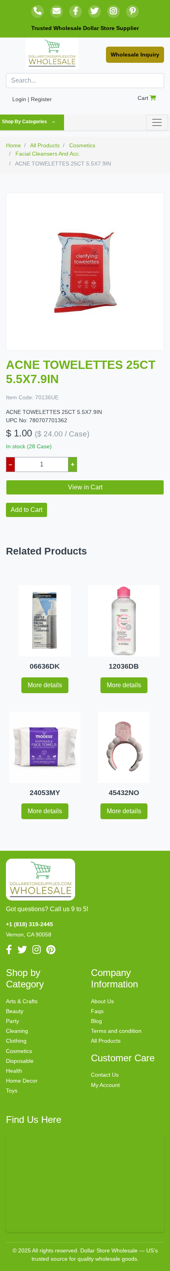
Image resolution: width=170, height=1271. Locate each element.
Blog (96, 1021)
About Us (102, 1001)
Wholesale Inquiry (135, 54)
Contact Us (105, 1075)
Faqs (97, 1011)
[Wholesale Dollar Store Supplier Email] (56, 11)
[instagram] (113, 11)
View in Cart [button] (85, 487)
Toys (11, 1090)
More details (45, 685)
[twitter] (94, 11)
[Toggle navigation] (157, 122)
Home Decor (22, 1080)
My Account (105, 1085)
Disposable (20, 1061)
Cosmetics (19, 1051)
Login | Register (32, 99)
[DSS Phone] (37, 11)
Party (12, 1021)
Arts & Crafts (22, 1001)
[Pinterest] (132, 11)
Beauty (14, 1011)
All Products (106, 1041)
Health (14, 1071)
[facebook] (75, 11)
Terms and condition (116, 1031)
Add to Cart (26, 509)
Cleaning (17, 1031)
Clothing (16, 1041)
